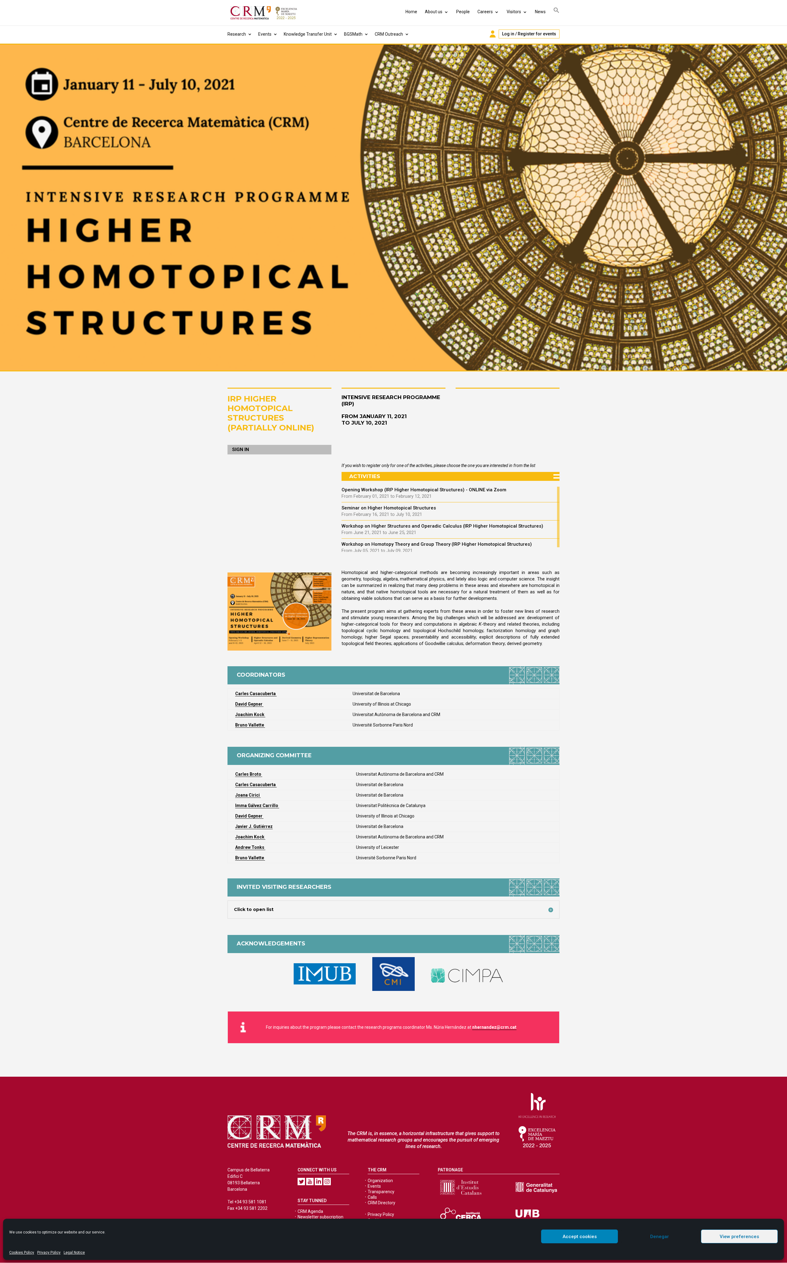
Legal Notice (74, 1252)
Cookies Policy (21, 1252)
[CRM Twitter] (301, 1181)
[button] (556, 11)
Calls (372, 1197)
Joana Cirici (248, 795)
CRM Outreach (389, 34)
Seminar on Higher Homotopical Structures (389, 508)
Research (236, 34)
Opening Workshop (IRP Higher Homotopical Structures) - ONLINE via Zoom (424, 490)
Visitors (514, 11)
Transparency (381, 1191)
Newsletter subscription (320, 1216)
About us (433, 11)
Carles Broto (248, 774)
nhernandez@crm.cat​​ (494, 1027)
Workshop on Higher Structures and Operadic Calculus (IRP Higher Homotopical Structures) (442, 526)
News (540, 11)
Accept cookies (580, 1236)
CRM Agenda (310, 1211)
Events (264, 34)
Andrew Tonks (250, 847)
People (463, 11)
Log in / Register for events (529, 33)
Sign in (240, 449)
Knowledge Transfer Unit (308, 34)
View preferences (739, 1236)
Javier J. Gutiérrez (254, 826)
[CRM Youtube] (310, 1181)
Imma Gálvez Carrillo (257, 805)
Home (411, 11)
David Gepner (249, 816)
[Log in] (492, 34)
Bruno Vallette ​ (250, 857)
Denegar (659, 1236)
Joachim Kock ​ (250, 836)
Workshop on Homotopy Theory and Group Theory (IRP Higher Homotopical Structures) (437, 544)
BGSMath (353, 34)
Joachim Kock (250, 714)
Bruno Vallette (250, 725)
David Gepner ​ (249, 704)
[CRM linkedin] (318, 1181)
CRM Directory (381, 1202)
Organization (380, 1180)
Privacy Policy (49, 1252)
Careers (485, 11)
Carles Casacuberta (256, 784)
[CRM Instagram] (327, 1181)
